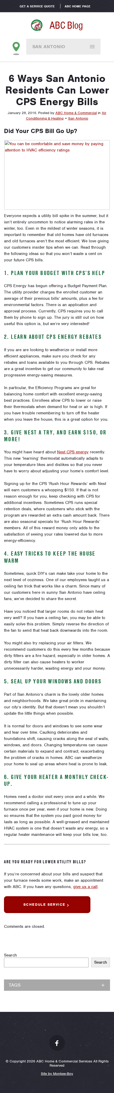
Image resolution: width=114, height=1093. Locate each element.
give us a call (85, 886)
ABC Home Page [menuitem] (77, 6)
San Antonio (48, 47)
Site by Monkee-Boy (57, 1073)
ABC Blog (66, 25)
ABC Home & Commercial (76, 113)
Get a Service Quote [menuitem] (37, 6)
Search (10, 955)
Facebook (57, 1043)
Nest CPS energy (73, 452)
